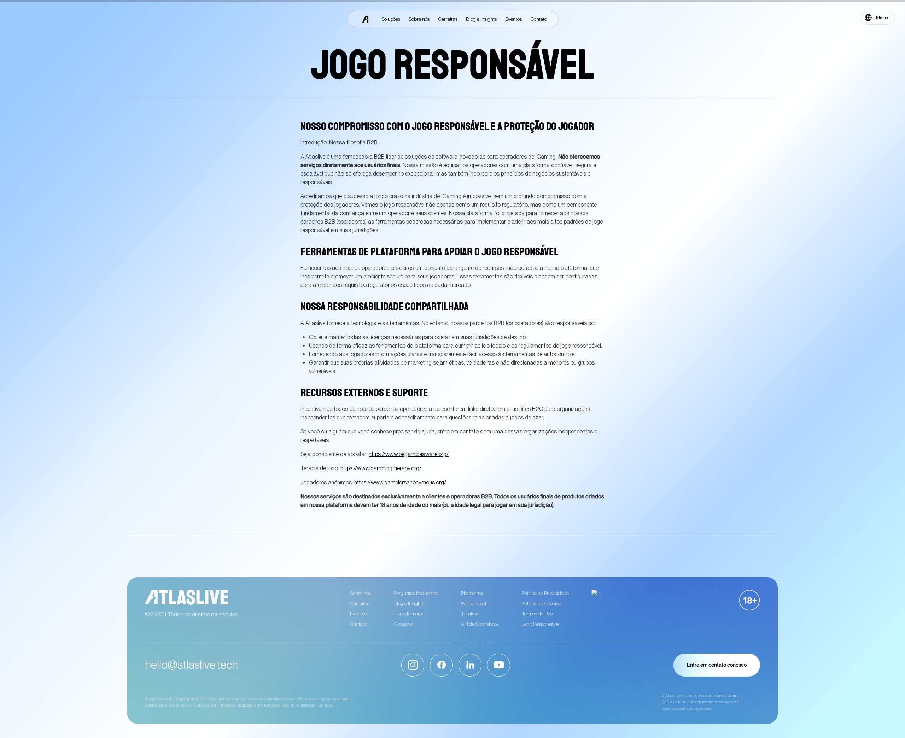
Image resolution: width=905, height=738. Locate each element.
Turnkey (469, 613)
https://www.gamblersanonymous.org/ (400, 482)
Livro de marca (409, 613)
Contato (358, 624)
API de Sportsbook (480, 624)
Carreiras (359, 603)
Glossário (403, 624)
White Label (473, 603)
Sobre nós (360, 593)
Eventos (358, 613)
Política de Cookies (541, 603)
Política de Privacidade (545, 593)
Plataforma (472, 593)
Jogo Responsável (541, 624)
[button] (877, 18)
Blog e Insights (408, 603)
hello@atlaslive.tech (191, 665)
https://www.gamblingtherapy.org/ (380, 468)
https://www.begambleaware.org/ (409, 454)
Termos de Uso (537, 613)
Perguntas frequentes (415, 593)
